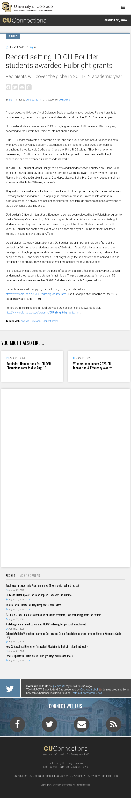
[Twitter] (15, 87)
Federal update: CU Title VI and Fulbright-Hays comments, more (39, 656)
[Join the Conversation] (17, 726)
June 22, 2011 (33, 99)
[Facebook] (8, 87)
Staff (11, 99)
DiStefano (35, 321)
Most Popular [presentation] (30, 575)
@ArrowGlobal (89, 689)
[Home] (27, 7)
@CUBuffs (59, 686)
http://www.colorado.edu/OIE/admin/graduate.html (36, 294)
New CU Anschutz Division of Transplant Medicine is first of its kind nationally (47, 646)
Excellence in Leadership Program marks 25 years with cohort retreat (42, 585)
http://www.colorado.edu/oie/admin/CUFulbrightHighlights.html (43, 312)
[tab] (10, 575)
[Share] (29, 87)
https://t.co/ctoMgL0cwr (87, 693)
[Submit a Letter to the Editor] (81, 726)
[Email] (22, 87)
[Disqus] (65, 433)
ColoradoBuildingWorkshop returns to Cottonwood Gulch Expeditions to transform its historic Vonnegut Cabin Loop (63, 635)
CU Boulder (65, 99)
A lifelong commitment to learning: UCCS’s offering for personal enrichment (46, 624)
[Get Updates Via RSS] (113, 726)
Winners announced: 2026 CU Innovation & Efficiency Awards (93, 365)
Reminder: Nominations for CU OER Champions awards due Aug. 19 (28, 365)
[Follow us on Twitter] (49, 726)
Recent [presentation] (10, 575)
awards (25, 321)
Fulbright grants (50, 321)
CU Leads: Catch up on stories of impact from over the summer (39, 595)
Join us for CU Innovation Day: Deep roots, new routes (33, 605)
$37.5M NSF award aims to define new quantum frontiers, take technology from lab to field (53, 615)
